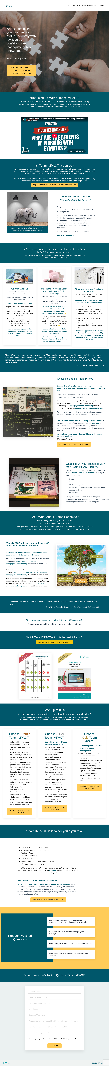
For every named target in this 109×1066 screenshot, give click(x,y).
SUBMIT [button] (54, 1046)
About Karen (92, 5)
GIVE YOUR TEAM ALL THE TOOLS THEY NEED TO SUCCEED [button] (21, 70)
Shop (84, 5)
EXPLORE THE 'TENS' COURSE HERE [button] (73, 444)
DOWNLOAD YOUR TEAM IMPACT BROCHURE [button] (55, 642)
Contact (102, 5)
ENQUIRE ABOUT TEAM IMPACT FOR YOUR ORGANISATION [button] (54, 185)
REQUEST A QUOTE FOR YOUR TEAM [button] (19, 811)
